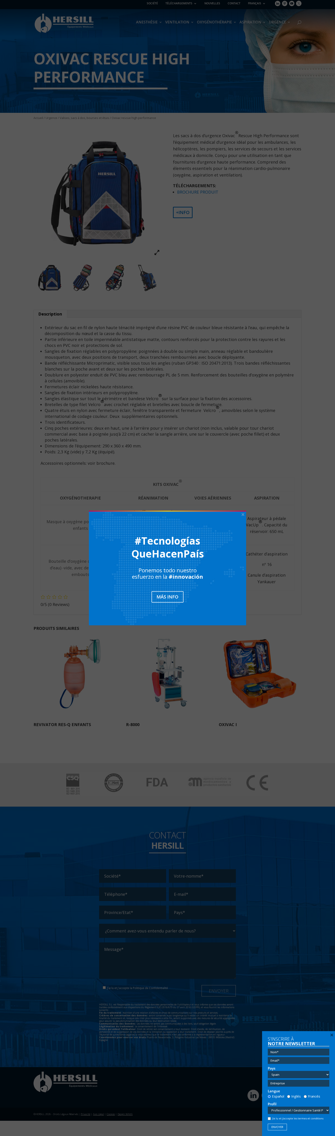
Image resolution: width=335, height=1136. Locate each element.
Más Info (167, 597)
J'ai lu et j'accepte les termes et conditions (297, 1118)
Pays (271, 1068)
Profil (272, 1104)
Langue (274, 1091)
